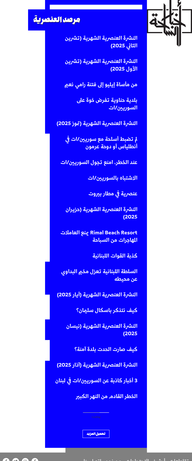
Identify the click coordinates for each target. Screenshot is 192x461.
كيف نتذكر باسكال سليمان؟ (106, 310)
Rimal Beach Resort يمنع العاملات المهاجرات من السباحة (98, 236)
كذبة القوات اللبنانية (114, 256)
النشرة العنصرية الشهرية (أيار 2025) (97, 295)
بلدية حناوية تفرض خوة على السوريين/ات (107, 104)
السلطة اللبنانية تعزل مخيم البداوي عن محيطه (99, 275)
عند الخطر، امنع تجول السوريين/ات (98, 162)
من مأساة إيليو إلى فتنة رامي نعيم (101, 84)
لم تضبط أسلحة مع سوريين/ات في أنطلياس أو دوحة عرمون (101, 143)
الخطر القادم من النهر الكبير (106, 396)
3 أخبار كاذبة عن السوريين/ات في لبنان (96, 381)
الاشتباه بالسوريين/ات (112, 178)
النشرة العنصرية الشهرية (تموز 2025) (97, 123)
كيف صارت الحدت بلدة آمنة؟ (105, 349)
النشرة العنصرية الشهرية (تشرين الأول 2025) (101, 65)
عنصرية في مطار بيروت (112, 194)
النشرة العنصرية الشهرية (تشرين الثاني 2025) (101, 42)
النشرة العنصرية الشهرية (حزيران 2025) (101, 213)
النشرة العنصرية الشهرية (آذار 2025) (97, 365)
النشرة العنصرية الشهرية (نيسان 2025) (101, 330)
